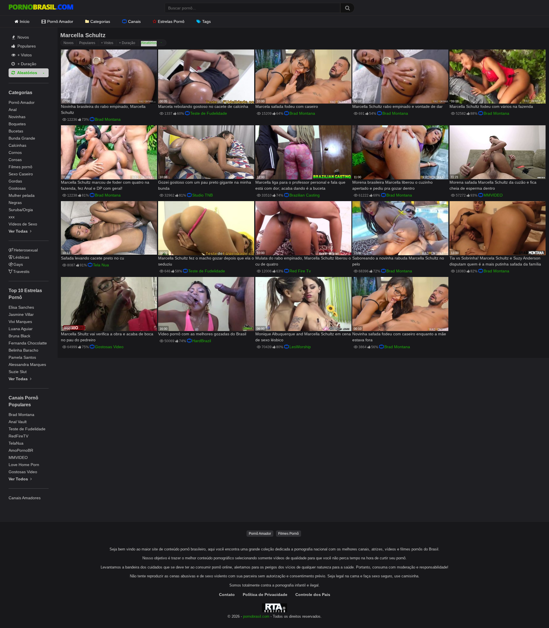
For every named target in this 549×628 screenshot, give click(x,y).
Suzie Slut (18, 371)
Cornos (15, 152)
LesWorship (300, 346)
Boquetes (17, 124)
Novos (22, 37)
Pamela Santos (22, 357)
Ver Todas (19, 231)
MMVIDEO (18, 457)
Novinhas (17, 116)
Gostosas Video (23, 471)
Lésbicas (21, 257)
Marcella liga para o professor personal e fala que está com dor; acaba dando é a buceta (300, 185)
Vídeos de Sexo (23, 224)
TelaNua (16, 443)
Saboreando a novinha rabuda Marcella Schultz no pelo (398, 261)
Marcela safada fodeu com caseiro (286, 106)
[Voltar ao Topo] (530, 611)
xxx (12, 217)
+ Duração (26, 64)
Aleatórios (26, 72)
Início (24, 21)
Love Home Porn (24, 464)
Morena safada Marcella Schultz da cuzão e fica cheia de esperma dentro (492, 185)
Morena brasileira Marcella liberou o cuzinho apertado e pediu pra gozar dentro (392, 185)
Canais (134, 21)
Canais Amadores (25, 498)
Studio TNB (202, 195)
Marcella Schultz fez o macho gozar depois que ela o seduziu (206, 261)
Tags (206, 21)
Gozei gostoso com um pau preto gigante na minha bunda (204, 185)
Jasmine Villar (21, 314)
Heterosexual (26, 250)
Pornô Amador (60, 21)
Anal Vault (18, 421)
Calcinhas (17, 145)
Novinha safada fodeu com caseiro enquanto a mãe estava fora (399, 337)
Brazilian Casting (304, 195)
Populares (26, 46)
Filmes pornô (20, 167)
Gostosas (17, 188)
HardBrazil (201, 340)
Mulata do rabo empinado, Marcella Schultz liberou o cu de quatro (303, 261)
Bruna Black (19, 336)
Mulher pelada (22, 195)
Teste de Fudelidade (27, 429)
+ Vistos (24, 55)
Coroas (15, 159)
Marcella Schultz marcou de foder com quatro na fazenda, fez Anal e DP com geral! (105, 185)
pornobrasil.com (256, 617)
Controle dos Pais (312, 594)
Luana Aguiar (21, 328)
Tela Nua (101, 265)
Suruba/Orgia (21, 209)
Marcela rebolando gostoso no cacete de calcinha (203, 106)
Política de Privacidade (265, 594)
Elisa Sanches (21, 307)
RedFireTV (18, 436)
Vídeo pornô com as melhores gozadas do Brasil (202, 334)
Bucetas (16, 131)
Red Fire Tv (300, 271)
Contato (227, 594)
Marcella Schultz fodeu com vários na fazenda (491, 106)
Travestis (21, 271)
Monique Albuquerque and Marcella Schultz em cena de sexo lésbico (303, 337)
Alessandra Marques (27, 364)
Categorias (100, 21)
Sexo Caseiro (21, 174)
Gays (18, 264)
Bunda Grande (22, 138)
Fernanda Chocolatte (28, 343)
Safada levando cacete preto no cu (92, 258)
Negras (15, 202)
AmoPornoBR (21, 450)
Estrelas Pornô (171, 21)
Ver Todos (19, 479)
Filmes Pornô (288, 534)
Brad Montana (21, 414)
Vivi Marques (20, 321)
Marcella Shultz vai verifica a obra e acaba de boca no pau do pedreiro (107, 337)
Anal (13, 109)
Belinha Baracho (23, 350)
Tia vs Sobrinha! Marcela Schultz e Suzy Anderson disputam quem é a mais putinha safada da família (495, 261)
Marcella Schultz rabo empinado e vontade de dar (397, 106)
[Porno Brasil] (41, 8)
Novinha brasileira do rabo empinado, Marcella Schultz (103, 109)
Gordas (15, 181)
